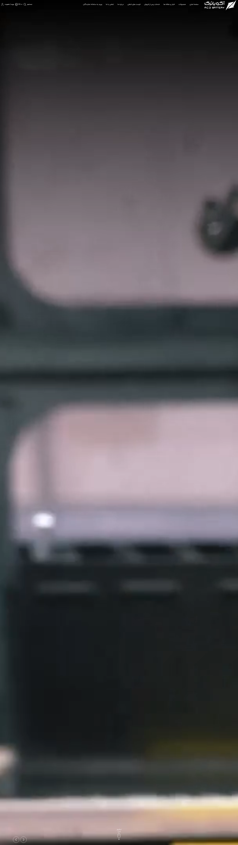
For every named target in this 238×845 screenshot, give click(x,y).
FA (19, 4)
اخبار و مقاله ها (169, 4)
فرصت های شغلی (133, 4)
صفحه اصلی (194, 4)
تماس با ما (110, 4)
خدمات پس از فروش (152, 4)
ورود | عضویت (9, 4)
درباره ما (121, 4)
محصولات (182, 4)
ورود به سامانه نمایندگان (92, 4)
